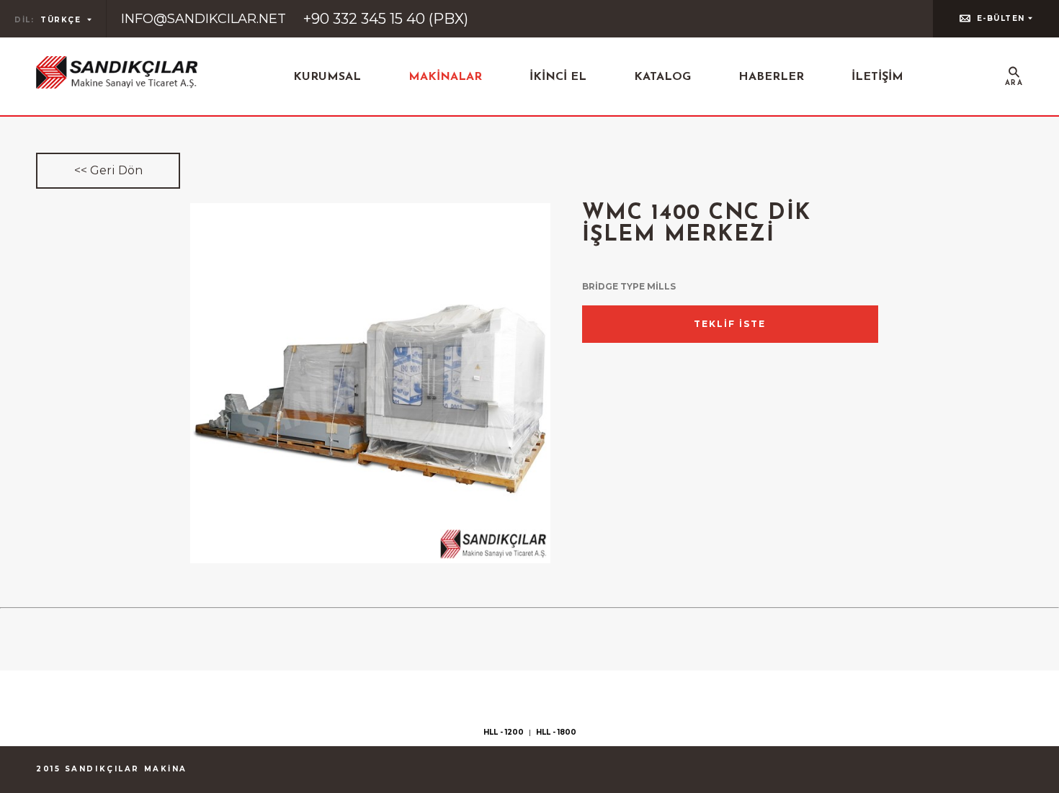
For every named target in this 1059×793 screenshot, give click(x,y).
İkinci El (558, 77)
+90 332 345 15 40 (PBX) (385, 19)
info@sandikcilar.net (203, 18)
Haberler (771, 77)
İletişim (877, 77)
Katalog (662, 77)
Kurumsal (327, 77)
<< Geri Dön (108, 170)
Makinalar (445, 77)
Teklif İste (729, 323)
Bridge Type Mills (629, 286)
